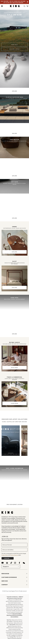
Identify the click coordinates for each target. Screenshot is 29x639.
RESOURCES (5, 573)
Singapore (6, 566)
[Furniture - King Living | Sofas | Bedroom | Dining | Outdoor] (15, 6)
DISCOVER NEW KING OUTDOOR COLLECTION (13, 2)
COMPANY (5, 584)
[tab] (14, 573)
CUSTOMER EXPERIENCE (9, 577)
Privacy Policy (5, 555)
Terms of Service (14, 555)
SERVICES (5, 581)
